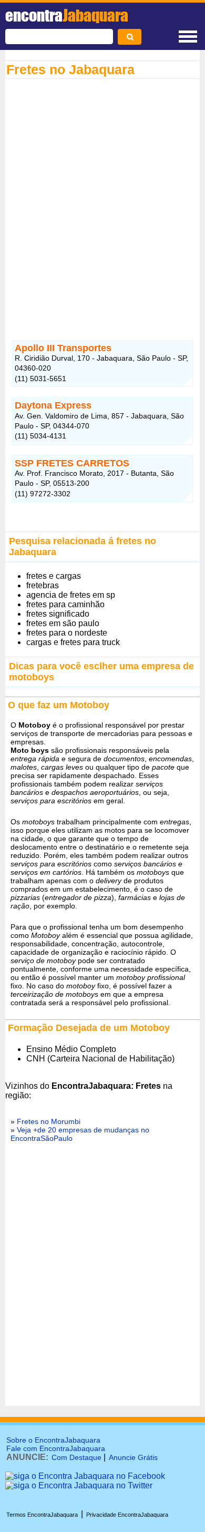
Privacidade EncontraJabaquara (127, 1514)
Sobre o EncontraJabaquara (53, 1440)
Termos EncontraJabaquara (42, 1514)
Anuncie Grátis (133, 1457)
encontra (66, 15)
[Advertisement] (102, 199)
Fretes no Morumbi (48, 1121)
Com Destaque (76, 1457)
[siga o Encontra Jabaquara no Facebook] (85, 1476)
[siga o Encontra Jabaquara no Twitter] (78, 1485)
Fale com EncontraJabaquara (55, 1448)
